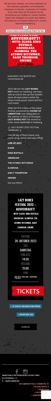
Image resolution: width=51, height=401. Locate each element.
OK (25, 27)
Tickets (28, 291)
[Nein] (47, 17)
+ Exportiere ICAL (25, 314)
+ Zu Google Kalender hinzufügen (25, 306)
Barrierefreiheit (41, 395)
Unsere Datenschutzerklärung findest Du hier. (25, 31)
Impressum (44, 389)
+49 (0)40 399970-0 (41, 386)
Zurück (25, 326)
